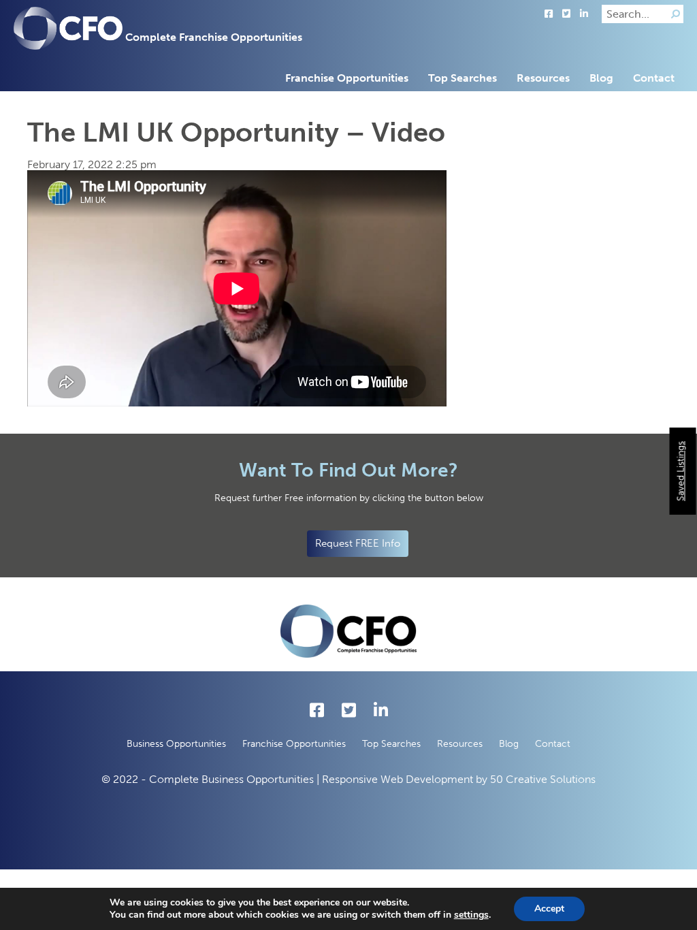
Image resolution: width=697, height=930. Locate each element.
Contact (654, 77)
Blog (601, 77)
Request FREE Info (357, 543)
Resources (543, 77)
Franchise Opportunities (346, 77)
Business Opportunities (176, 744)
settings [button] (471, 914)
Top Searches (462, 77)
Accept (549, 908)
